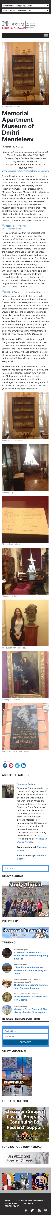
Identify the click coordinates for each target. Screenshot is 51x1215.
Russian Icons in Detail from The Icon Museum (30, 998)
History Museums (34, 979)
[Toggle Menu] (46, 35)
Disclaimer (28, 1203)
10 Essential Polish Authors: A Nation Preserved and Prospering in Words (31, 955)
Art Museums (33, 994)
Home (7, 1200)
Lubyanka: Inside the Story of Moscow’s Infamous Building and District (30, 970)
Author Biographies (21, 950)
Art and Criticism (20, 994)
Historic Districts (20, 964)
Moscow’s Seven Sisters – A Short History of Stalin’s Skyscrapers (31, 1011)
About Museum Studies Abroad (30, 1200)
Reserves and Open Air (22, 982)
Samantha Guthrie (26, 784)
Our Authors (11, 1203)
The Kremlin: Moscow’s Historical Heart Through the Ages (31, 986)
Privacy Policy (12, 1206)
